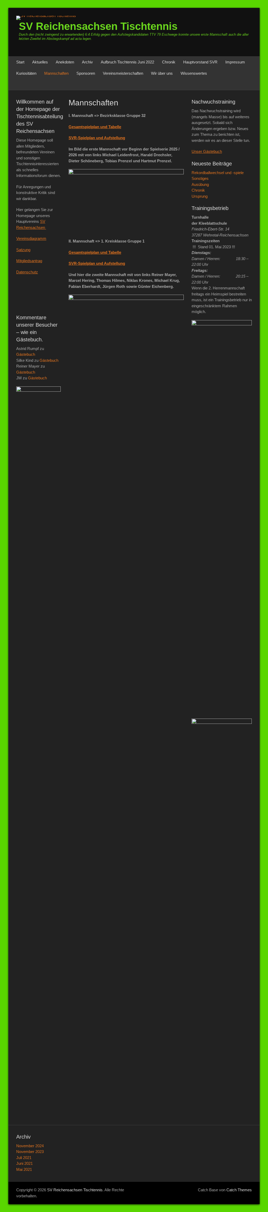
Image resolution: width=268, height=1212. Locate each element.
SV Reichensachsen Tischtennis (98, 26)
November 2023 (30, 1151)
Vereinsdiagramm (31, 238)
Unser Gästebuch (207, 151)
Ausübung (200, 184)
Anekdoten (65, 62)
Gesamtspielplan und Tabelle (95, 127)
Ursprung (200, 196)
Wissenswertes (194, 73)
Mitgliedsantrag (29, 260)
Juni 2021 (24, 1163)
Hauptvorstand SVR (200, 62)
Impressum (235, 62)
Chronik (168, 62)
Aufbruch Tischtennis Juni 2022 (127, 62)
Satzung (23, 249)
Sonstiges (200, 178)
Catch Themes (239, 1190)
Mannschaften (56, 73)
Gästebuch (25, 354)
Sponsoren (85, 73)
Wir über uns (162, 73)
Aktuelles (40, 62)
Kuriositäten (26, 73)
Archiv (87, 62)
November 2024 (30, 1146)
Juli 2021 (23, 1157)
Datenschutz (27, 272)
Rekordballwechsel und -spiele (218, 172)
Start (20, 62)
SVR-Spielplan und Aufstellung (97, 138)
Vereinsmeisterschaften (123, 73)
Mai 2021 (24, 1169)
